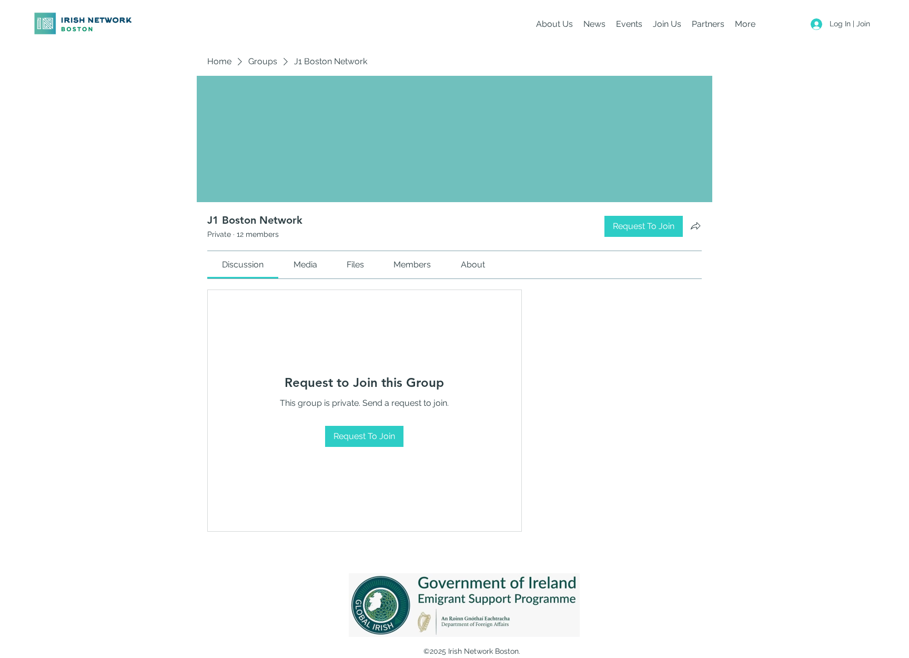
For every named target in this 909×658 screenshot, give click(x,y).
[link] (243, 265)
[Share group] (695, 226)
